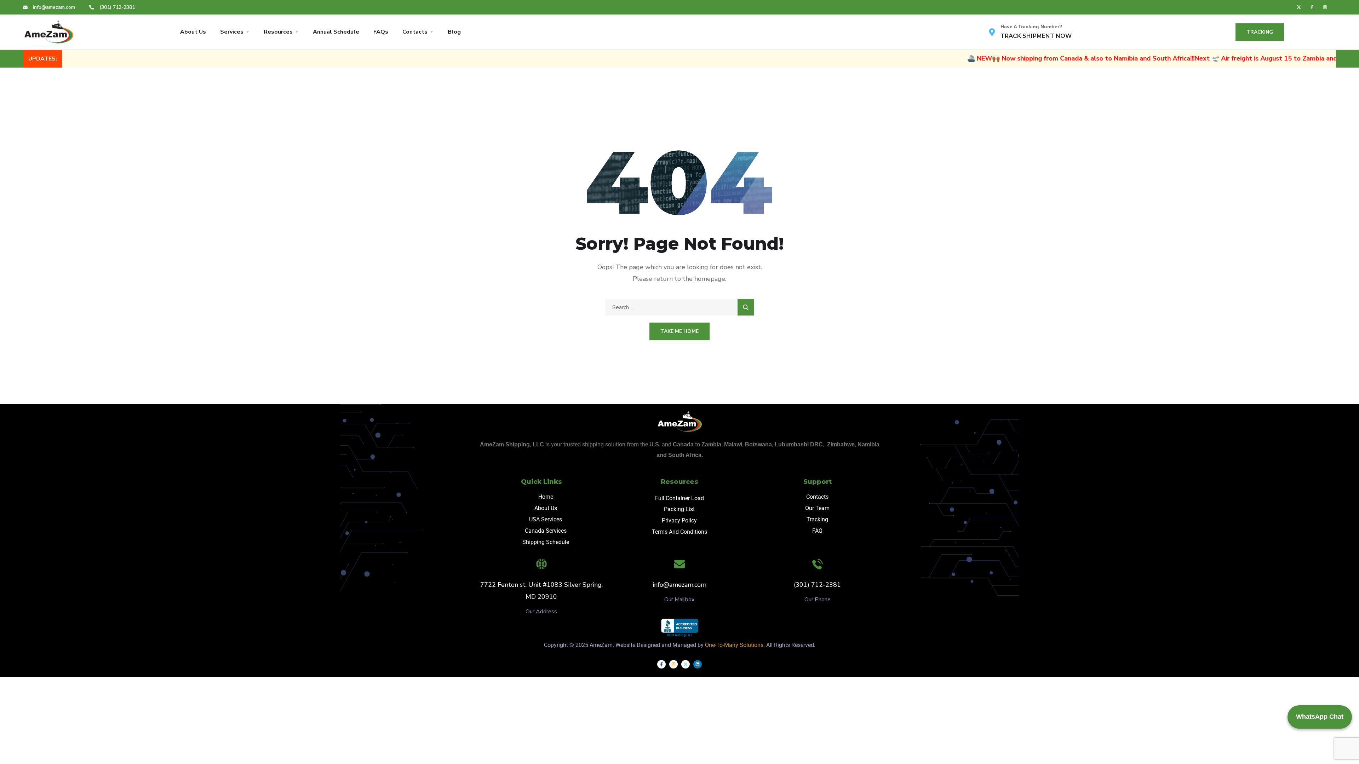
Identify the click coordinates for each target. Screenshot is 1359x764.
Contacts (415, 32)
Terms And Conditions (679, 531)
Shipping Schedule (545, 542)
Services (231, 32)
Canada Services (546, 530)
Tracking (817, 519)
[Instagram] (1325, 7)
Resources (278, 32)
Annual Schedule (336, 32)
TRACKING (1259, 32)
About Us (193, 32)
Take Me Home (679, 331)
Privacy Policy (679, 520)
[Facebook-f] (1312, 7)
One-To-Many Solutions (734, 645)
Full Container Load (679, 498)
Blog (454, 32)
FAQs (380, 32)
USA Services (545, 519)
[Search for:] (679, 307)
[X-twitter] (1299, 7)
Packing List (679, 509)
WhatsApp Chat (1319, 716)
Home (545, 496)
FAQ (817, 530)
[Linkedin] (697, 664)
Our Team (817, 508)
